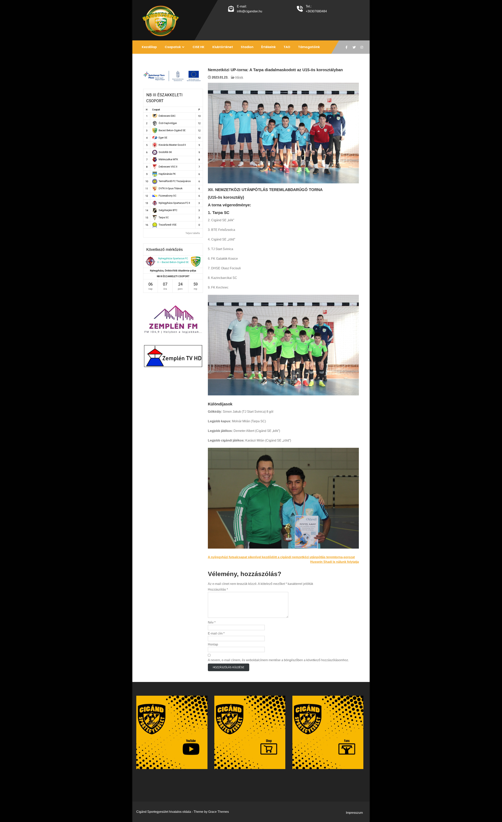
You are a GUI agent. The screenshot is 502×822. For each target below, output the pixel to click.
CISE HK (199, 47)
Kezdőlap (149, 47)
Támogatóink (309, 47)
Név (212, 622)
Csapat (156, 109)
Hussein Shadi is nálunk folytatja (334, 561)
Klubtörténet (222, 47)
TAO (287, 47)
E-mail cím (216, 633)
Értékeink (268, 47)
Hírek (239, 77)
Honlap (213, 644)
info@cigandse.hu (249, 11)
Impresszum (354, 812)
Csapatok (173, 47)
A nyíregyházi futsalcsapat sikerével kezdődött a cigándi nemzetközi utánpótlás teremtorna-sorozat (281, 557)
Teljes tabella (193, 233)
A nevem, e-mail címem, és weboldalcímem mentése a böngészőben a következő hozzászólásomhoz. (278, 660)
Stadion (247, 47)
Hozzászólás (218, 589)
